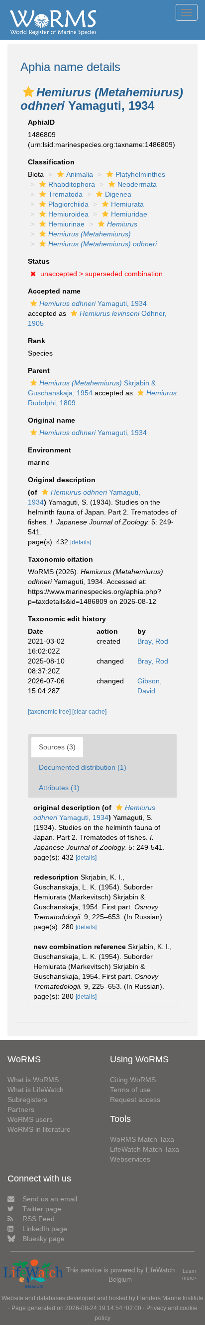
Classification (51, 162)
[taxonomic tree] (50, 711)
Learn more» (189, 1274)
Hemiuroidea (68, 214)
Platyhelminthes (140, 174)
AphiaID (41, 122)
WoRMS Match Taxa (142, 1139)
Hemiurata (127, 204)
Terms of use (130, 1090)
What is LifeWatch (35, 1090)
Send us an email (49, 1199)
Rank (36, 341)
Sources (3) (57, 747)
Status (39, 261)
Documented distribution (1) (82, 767)
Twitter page (41, 1209)
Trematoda (65, 194)
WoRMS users (30, 1119)
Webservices (130, 1159)
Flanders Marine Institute (170, 1298)
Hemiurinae (66, 224)
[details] (80, 542)
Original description (62, 480)
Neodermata (137, 184)
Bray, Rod (152, 641)
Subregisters (27, 1100)
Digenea (118, 194)
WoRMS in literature (39, 1129)
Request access (135, 1100)
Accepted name (54, 291)
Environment (49, 450)
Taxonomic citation (60, 559)
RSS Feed (38, 1219)
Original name (51, 420)
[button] (28, 92)
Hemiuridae (129, 214)
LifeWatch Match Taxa (144, 1149)
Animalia (79, 174)
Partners (20, 1109)
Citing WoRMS (133, 1080)
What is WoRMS (33, 1080)
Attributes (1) (59, 788)
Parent (39, 370)
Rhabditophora (71, 184)
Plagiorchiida (68, 204)
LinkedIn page (44, 1229)
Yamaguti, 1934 (93, 303)
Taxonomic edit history (67, 619)
